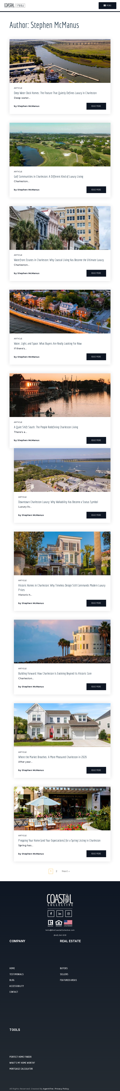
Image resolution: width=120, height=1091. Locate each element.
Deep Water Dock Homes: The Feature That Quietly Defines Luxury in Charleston (55, 93)
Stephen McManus (28, 106)
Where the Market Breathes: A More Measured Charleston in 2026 (52, 757)
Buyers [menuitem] (64, 968)
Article (18, 88)
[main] (60, 446)
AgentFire (48, 1089)
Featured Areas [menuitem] (68, 980)
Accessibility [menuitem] (17, 986)
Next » (66, 871)
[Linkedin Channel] (59, 913)
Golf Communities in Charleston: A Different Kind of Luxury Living (48, 176)
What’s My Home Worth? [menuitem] (22, 1062)
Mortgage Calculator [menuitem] (21, 1068)
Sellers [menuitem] (64, 974)
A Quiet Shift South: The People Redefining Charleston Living (46, 427)
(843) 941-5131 (60, 935)
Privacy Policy (62, 1089)
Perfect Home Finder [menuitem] (21, 1056)
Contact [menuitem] (14, 991)
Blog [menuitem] (12, 980)
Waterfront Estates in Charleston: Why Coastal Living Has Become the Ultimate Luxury (59, 260)
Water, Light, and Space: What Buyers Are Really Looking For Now (48, 343)
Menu (108, 5)
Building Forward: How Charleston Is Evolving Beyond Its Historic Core (55, 673)
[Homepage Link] (15, 5)
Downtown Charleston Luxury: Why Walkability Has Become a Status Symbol (58, 502)
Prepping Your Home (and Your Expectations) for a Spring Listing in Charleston (59, 840)
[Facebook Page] (51, 913)
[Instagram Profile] (68, 913)
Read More (96, 106)
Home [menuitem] (12, 968)
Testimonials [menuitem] (17, 974)
